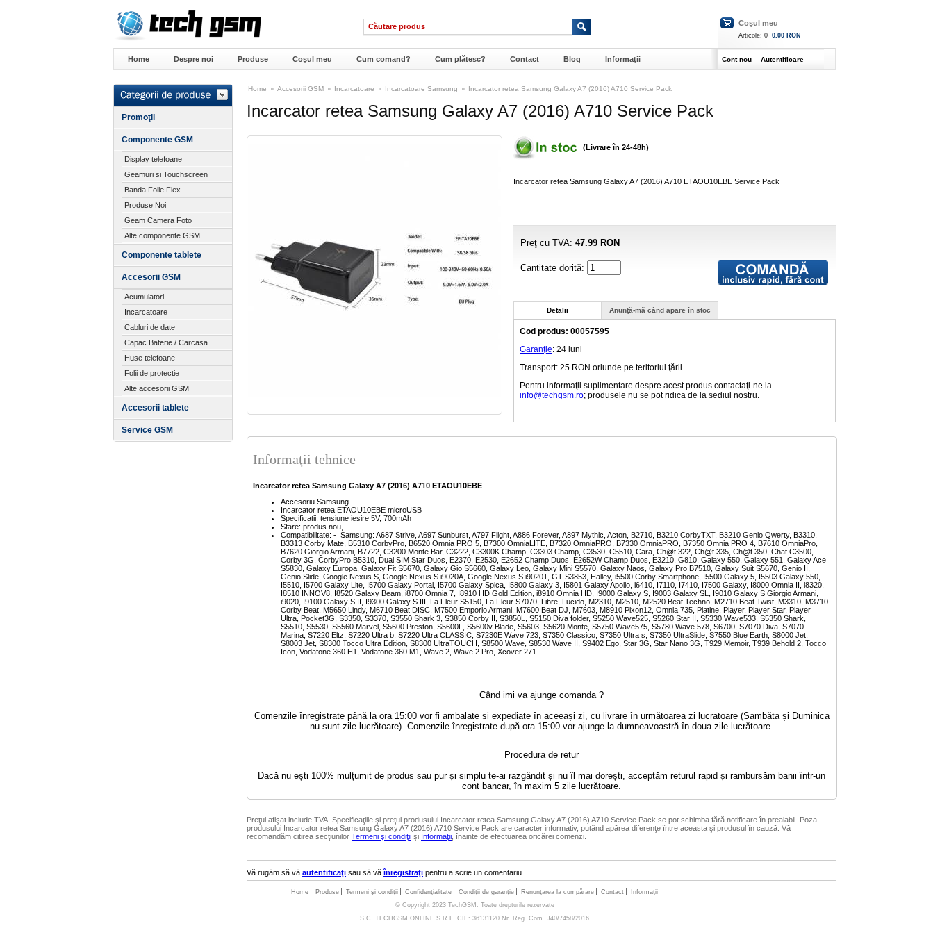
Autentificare (782, 59)
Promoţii (138, 117)
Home (138, 59)
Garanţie (536, 349)
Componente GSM (157, 139)
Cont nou (737, 59)
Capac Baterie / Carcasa (166, 342)
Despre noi (193, 59)
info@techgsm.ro (552, 395)
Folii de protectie (151, 373)
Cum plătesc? (460, 59)
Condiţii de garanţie (486, 891)
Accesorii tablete (155, 408)
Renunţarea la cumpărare (557, 891)
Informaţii (623, 59)
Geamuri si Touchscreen (166, 174)
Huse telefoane (149, 358)
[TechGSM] (187, 38)
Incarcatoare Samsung (421, 88)
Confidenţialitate (428, 891)
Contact (524, 59)
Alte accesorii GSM (156, 388)
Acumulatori (144, 296)
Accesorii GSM (151, 277)
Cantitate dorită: (553, 268)
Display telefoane (153, 159)
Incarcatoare (145, 312)
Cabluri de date (149, 327)
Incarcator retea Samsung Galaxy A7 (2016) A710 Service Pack (570, 88)
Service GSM (147, 430)
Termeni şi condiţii (381, 836)
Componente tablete (161, 255)
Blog (572, 59)
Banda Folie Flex (152, 189)
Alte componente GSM (162, 235)
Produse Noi (145, 205)
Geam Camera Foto (158, 220)
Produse (253, 59)
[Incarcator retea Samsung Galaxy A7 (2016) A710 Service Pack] (374, 394)
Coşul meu (758, 23)
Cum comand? (383, 59)
